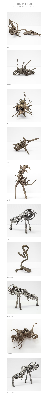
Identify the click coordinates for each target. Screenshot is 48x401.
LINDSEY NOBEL (23, 4)
